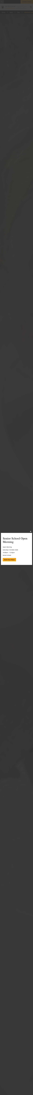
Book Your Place (9, 560)
